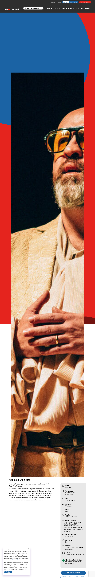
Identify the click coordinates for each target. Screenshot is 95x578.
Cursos (56, 8)
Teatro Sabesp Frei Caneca (73, 522)
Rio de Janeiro (73, 2)
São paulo (65, 2)
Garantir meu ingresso (73, 573)
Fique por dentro (67, 8)
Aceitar (8, 572)
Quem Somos (80, 8)
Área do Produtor (85, 2)
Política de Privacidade (14, 560)
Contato (87, 8)
